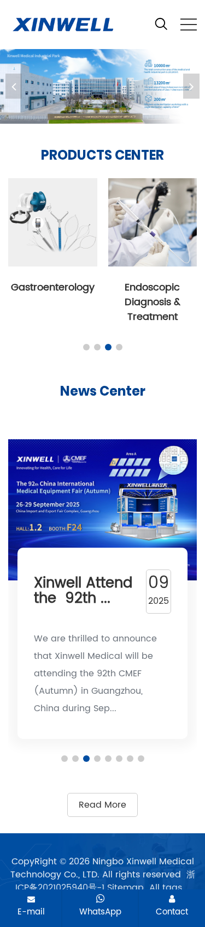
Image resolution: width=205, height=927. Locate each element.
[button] (191, 86)
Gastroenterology (53, 287)
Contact (172, 911)
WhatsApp (100, 911)
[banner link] (102, 86)
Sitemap (125, 888)
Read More (102, 805)
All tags (165, 888)
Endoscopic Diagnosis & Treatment (152, 302)
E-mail (31, 911)
